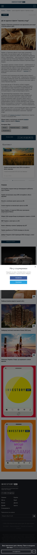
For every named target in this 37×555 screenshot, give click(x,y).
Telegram (18, 282)
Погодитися (16, 551)
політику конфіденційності (21, 547)
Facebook (18, 278)
